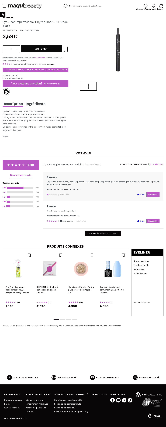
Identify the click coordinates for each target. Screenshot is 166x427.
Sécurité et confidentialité (71, 394)
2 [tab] (62, 319)
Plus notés (126, 164)
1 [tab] (56, 319)
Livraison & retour (35, 400)
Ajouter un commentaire (43, 64)
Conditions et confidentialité (68, 400)
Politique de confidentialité (67, 404)
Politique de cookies (64, 408)
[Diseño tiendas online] (155, 415)
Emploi (7, 404)
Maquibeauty (12, 394)
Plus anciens (140, 164)
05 (35, 58)
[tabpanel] (118, 48)
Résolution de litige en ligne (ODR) (71, 412)
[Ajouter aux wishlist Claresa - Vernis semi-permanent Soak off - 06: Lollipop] (112, 255)
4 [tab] (74, 319)
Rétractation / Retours (37, 404)
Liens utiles (99, 394)
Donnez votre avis (20, 175)
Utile (141, 194)
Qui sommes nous (13, 400)
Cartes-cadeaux (12, 408)
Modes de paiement (36, 408)
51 (39, 58)
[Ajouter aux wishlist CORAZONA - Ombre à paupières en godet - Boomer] (49, 255)
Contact (30, 412)
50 (43, 58)
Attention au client (38, 394)
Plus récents (156, 164)
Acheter (18, 310)
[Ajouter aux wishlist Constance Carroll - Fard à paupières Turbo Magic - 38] (81, 255)
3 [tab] (68, 319)
